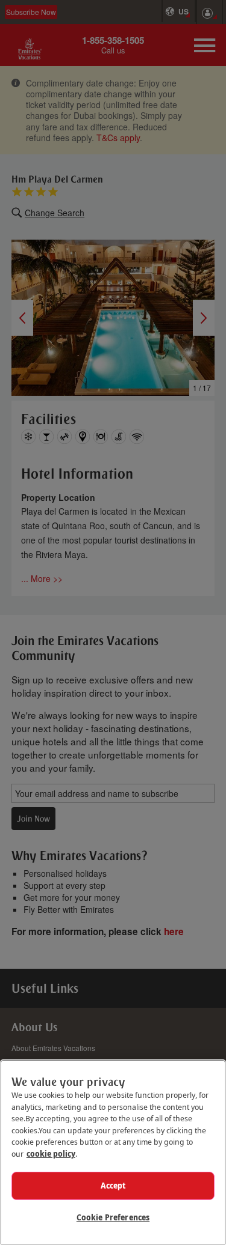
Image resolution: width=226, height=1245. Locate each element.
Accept (113, 1185)
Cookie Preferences (113, 1217)
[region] (113, 1152)
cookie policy (51, 1153)
